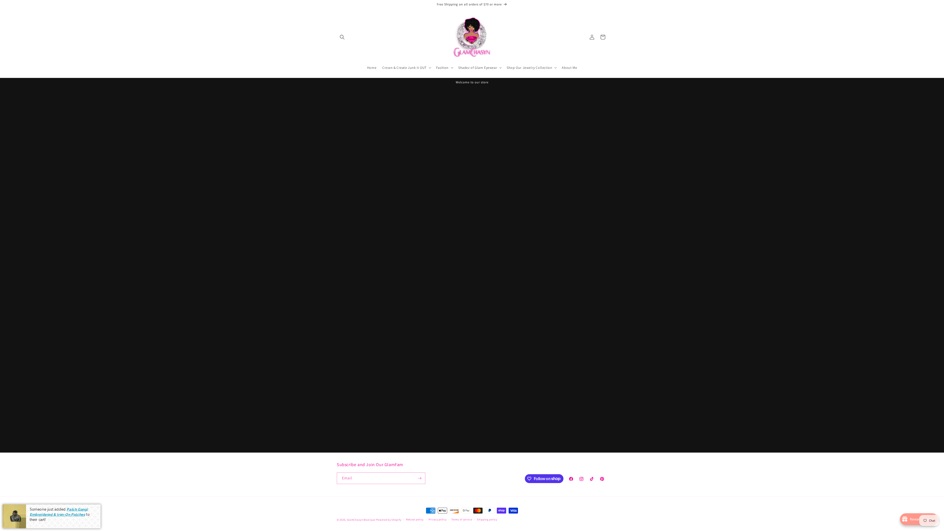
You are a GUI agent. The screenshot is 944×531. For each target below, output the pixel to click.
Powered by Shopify (388, 519)
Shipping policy (487, 519)
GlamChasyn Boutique (361, 519)
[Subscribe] (419, 478)
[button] (342, 37)
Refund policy (415, 519)
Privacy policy (437, 519)
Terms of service (461, 519)
